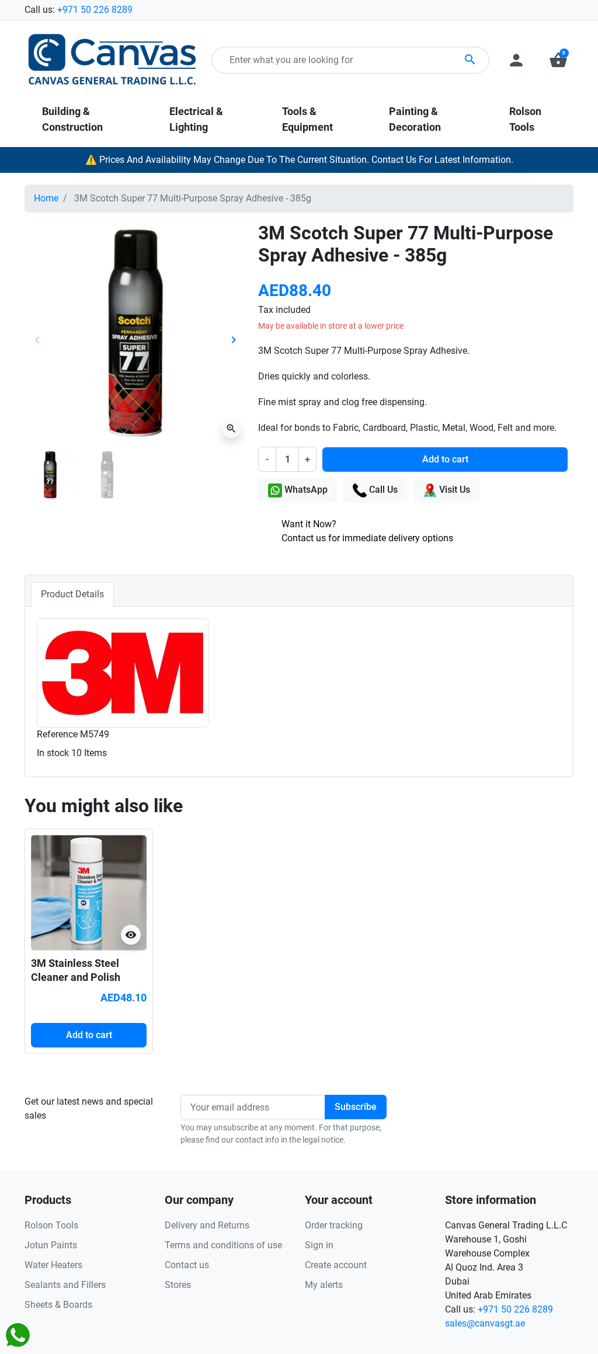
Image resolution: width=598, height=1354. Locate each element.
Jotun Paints (51, 1245)
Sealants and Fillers (65, 1284)
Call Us (382, 489)
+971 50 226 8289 (95, 9)
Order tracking (334, 1225)
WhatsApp (305, 489)
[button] (558, 60)
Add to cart (445, 459)
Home (46, 198)
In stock (53, 752)
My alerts (324, 1284)
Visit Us (453, 489)
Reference (57, 734)
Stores (178, 1284)
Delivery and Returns (207, 1225)
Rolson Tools (51, 1225)
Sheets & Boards (58, 1304)
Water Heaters (53, 1265)
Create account (336, 1265)
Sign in (319, 1245)
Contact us (187, 1265)
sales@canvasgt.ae (485, 1323)
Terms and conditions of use (223, 1245)
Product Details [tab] (72, 594)
